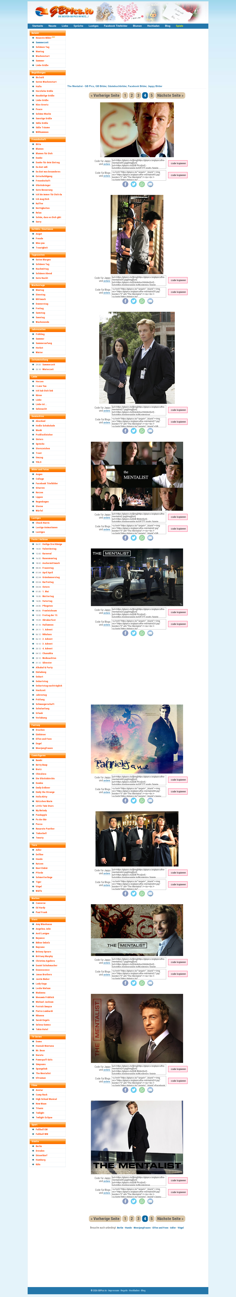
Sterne (39, 506)
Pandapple (41, 815)
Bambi (39, 760)
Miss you (40, 243)
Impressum (113, 1290)
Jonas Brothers (44, 974)
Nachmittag (42, 268)
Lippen (39, 497)
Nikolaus (47, 634)
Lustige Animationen (47, 527)
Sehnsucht (41, 408)
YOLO (38, 462)
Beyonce (40, 938)
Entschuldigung (44, 176)
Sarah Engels (42, 1020)
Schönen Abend (44, 273)
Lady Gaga (41, 983)
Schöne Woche (43, 113)
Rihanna (40, 1015)
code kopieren (178, 163)
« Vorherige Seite (105, 95)
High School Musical (46, 1099)
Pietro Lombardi (44, 1011)
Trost (39, 453)
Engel (39, 743)
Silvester (47, 662)
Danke (39, 157)
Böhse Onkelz (43, 942)
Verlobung (41, 717)
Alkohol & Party (44, 667)
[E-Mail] (150, 186)
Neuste (52, 25)
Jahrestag (41, 695)
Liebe (65, 25)
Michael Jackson (44, 1001)
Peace (39, 109)
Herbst (39, 347)
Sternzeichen (43, 448)
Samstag (40, 312)
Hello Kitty (41, 796)
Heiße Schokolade (45, 425)
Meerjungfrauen (44, 748)
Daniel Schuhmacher (46, 965)
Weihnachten (49, 658)
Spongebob (41, 1068)
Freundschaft (43, 180)
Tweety (40, 837)
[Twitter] (134, 186)
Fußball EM (42, 1129)
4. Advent (47, 648)
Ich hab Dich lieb (44, 390)
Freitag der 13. (50, 615)
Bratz (39, 769)
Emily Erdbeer (43, 787)
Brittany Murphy (44, 956)
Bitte (38, 144)
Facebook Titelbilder (115, 25)
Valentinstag (49, 548)
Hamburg (40, 1159)
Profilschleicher (44, 434)
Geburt (39, 676)
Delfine (39, 854)
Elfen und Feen (44, 738)
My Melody (41, 810)
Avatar (39, 1090)
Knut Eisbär (42, 868)
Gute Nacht (42, 278)
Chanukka (47, 653)
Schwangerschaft (45, 704)
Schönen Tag (42, 47)
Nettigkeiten (43, 208)
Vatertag (47, 601)
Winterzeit (48, 369)
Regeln (124, 1290)
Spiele (179, 25)
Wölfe (39, 891)
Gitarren (40, 487)
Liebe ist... (41, 404)
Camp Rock (41, 1094)
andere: (106, 164)
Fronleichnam (49, 610)
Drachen (40, 729)
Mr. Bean (40, 1050)
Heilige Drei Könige (52, 544)
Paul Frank (41, 912)
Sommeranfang (44, 343)
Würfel (39, 510)
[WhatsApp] (142, 186)
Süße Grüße (42, 123)
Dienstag (40, 294)
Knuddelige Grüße (45, 95)
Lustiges (93, 25)
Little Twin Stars (44, 805)
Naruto (39, 1055)
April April (47, 572)
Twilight (40, 1112)
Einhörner (41, 734)
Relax (38, 212)
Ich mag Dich (42, 199)
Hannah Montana (45, 1045)
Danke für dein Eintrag (48, 162)
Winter (39, 352)
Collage (40, 478)
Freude (39, 238)
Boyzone (40, 947)
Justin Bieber (43, 979)
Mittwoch (41, 299)
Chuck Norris (42, 522)
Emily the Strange (45, 792)
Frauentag (47, 568)
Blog (167, 25)
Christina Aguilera (45, 960)
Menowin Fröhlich (45, 997)
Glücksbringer (43, 185)
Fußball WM (42, 1134)
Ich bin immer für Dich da (49, 194)
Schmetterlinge (44, 877)
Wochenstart (43, 56)
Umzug (39, 457)
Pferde (39, 872)
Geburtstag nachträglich (49, 685)
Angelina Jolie (43, 928)
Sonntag (40, 317)
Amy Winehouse (44, 924)
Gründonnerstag (51, 577)
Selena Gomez (43, 1024)
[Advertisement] (49, 1224)
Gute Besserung (44, 189)
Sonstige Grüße (44, 118)
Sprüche (78, 25)
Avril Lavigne (42, 933)
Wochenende (42, 322)
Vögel (39, 886)
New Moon (41, 1103)
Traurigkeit (42, 247)
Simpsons (41, 1064)
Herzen (40, 381)
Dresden (40, 1150)
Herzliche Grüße (44, 91)
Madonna (40, 992)
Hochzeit (41, 690)
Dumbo (39, 783)
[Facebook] (125, 186)
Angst (39, 233)
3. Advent (47, 643)
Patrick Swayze (44, 1006)
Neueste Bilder (43, 37)
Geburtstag (42, 681)
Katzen (39, 863)
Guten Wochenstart (46, 81)
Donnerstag (42, 303)
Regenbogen (42, 501)
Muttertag (48, 596)
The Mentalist (43, 1073)
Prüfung (40, 699)
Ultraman (41, 1078)
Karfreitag (47, 582)
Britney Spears (43, 951)
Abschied (40, 421)
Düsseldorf (41, 1155)
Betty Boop (41, 764)
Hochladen (153, 25)
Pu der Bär (41, 819)
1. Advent (47, 629)
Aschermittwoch (51, 563)
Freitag (40, 308)
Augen (39, 474)
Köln (38, 1164)
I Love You (41, 386)
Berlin (39, 1146)
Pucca (39, 824)
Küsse (39, 395)
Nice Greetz (42, 104)
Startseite (37, 25)
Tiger (38, 881)
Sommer (40, 60)
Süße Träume (43, 127)
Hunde (39, 859)
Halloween (47, 624)
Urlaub (39, 713)
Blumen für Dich (44, 153)
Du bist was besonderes (48, 171)
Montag (40, 51)
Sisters (39, 439)
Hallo (38, 86)
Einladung (41, 672)
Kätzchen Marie (44, 801)
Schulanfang (42, 708)
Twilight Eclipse (44, 1117)
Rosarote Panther (45, 828)
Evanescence (43, 969)
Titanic (39, 1108)
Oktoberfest (49, 620)
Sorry (38, 221)
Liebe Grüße (42, 65)
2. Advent (47, 639)
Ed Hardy (40, 907)
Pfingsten (47, 605)
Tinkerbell (41, 833)
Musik (39, 430)
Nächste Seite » (170, 95)
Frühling (40, 334)
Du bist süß (42, 167)
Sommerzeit (42, 42)
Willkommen (42, 132)
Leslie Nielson (43, 988)
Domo (39, 1041)
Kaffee (39, 203)
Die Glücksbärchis (45, 778)
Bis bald (40, 77)
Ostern (46, 586)
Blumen (137, 25)
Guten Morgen (43, 259)
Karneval (47, 553)
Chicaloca (41, 773)
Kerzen (39, 492)
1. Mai (45, 591)
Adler (38, 849)
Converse (41, 903)
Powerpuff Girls (44, 1059)
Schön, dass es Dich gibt (48, 217)
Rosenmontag (49, 558)
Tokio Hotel (42, 1029)
